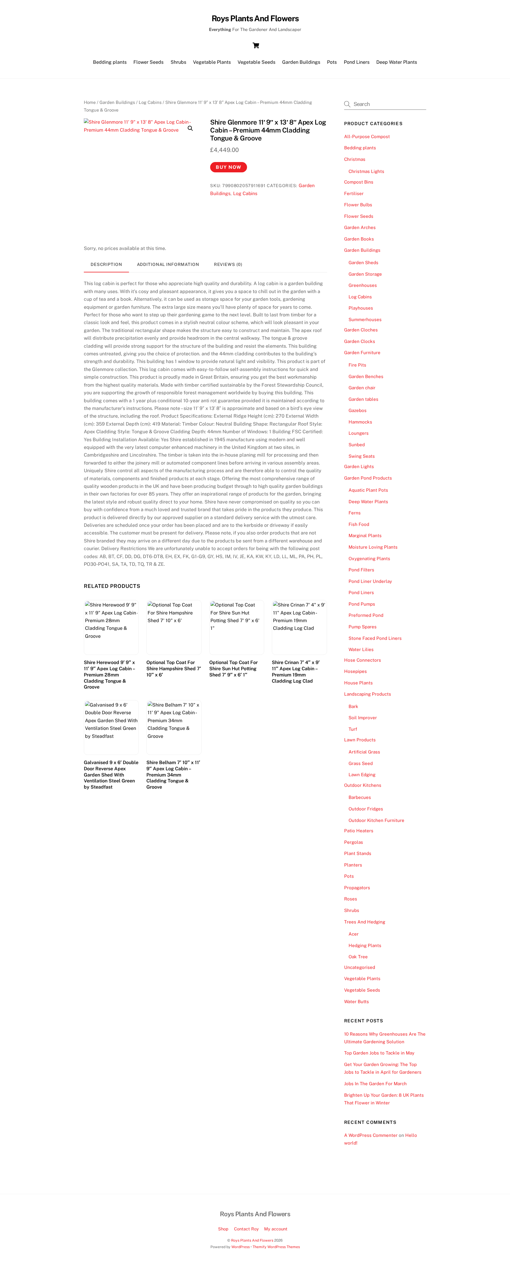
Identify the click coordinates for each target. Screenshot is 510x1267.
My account (275, 1228)
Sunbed (357, 444)
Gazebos (358, 410)
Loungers (359, 433)
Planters (353, 864)
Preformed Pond (366, 615)
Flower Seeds (148, 62)
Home (90, 102)
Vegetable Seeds (256, 62)
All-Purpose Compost (367, 136)
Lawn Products (360, 739)
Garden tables (363, 399)
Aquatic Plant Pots (368, 490)
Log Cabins (150, 102)
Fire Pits (357, 364)
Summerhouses (365, 319)
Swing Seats (362, 456)
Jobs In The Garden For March (375, 1083)
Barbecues (360, 797)
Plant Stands (357, 853)
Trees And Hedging (364, 921)
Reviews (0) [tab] (228, 264)
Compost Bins (358, 181)
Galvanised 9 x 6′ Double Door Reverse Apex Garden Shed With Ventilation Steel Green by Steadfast (111, 775)
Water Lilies (361, 649)
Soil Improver (363, 717)
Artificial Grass (364, 751)
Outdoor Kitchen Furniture (376, 820)
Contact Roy (246, 1228)
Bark (353, 706)
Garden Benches (366, 376)
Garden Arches (360, 227)
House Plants (358, 682)
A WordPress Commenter (371, 1135)
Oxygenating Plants (369, 558)
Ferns (355, 512)
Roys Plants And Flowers (252, 1240)
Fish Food (359, 524)
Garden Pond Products (368, 477)
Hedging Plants (365, 945)
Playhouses (361, 307)
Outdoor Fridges (366, 808)
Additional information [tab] (168, 264)
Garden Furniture (362, 352)
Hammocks (360, 421)
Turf (353, 729)
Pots (332, 62)
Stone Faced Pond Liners (375, 638)
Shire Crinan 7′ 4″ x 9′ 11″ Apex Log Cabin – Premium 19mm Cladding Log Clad (296, 672)
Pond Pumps (362, 603)
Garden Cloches (361, 329)
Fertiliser (354, 193)
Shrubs (178, 62)
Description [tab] (106, 264)
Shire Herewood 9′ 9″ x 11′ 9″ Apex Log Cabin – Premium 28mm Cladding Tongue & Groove (109, 675)
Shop (223, 1228)
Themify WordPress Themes (276, 1247)
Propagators (357, 887)
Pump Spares (363, 626)
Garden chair (362, 387)
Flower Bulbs (358, 204)
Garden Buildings (301, 62)
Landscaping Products (367, 694)
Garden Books (359, 238)
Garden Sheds (363, 262)
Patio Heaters (358, 830)
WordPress (240, 1247)
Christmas (354, 159)
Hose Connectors (362, 660)
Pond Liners (357, 62)
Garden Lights (359, 466)
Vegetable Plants (212, 62)
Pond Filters (361, 569)
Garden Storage (365, 274)
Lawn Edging (362, 774)
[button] (190, 128)
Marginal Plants (365, 535)
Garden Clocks (359, 341)
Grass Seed (361, 763)
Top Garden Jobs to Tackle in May (379, 1052)
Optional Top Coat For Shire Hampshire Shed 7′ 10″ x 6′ (173, 669)
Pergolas (353, 842)
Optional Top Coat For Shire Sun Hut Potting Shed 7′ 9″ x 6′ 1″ (233, 669)
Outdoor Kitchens (362, 785)
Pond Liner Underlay (370, 581)
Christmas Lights (366, 171)
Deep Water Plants (396, 62)
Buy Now (228, 167)
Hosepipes (355, 671)
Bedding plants (110, 62)
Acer (354, 933)
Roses (350, 898)
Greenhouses (363, 285)
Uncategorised (359, 967)
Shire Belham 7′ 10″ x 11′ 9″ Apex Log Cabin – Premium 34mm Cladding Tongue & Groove (173, 775)
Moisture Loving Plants (373, 547)
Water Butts (356, 1001)
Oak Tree (358, 956)
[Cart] (256, 45)
